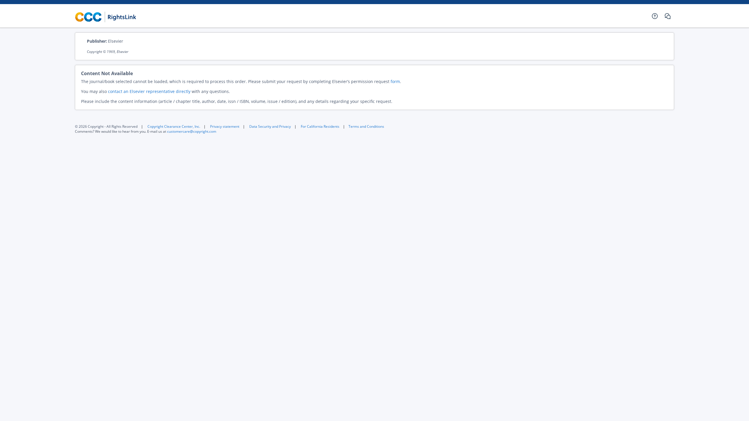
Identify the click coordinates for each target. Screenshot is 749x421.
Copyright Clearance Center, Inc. (173, 126)
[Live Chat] (668, 16)
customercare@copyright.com (191, 131)
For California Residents (320, 126)
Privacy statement (224, 126)
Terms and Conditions (366, 126)
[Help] (655, 16)
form (395, 81)
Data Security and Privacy (270, 126)
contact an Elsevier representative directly (149, 91)
